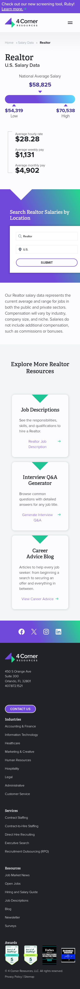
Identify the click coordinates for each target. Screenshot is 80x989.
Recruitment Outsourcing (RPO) (27, 851)
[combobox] (47, 236)
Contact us (20, 709)
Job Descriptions (16, 900)
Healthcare (12, 743)
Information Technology (21, 735)
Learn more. (12, 9)
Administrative (14, 785)
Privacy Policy (13, 976)
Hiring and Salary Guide (21, 892)
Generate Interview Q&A (37, 517)
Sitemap (29, 976)
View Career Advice (38, 599)
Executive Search (17, 843)
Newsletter (12, 917)
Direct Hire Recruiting (20, 835)
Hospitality (12, 769)
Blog (8, 909)
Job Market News (17, 875)
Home (9, 43)
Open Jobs (13, 884)
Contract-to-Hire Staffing (21, 826)
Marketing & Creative (19, 752)
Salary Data (26, 43)
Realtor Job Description (38, 444)
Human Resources (18, 760)
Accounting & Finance (20, 726)
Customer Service (17, 794)
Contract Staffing (16, 818)
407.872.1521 (14, 686)
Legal (9, 777)
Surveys (10, 926)
